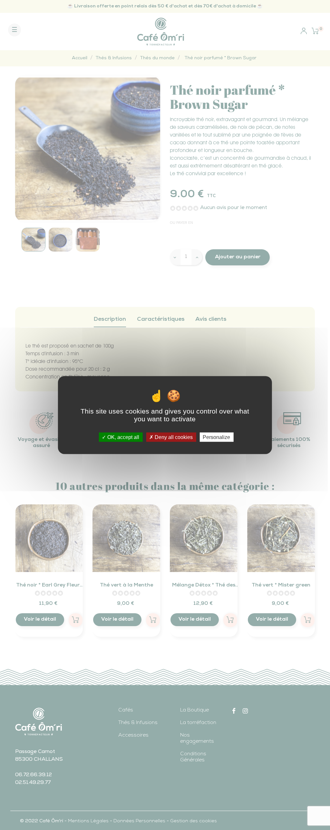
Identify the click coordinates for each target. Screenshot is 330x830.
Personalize (216, 437)
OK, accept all (122, 437)
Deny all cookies (173, 437)
